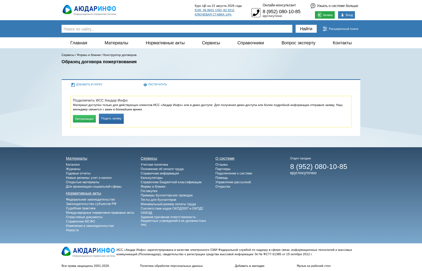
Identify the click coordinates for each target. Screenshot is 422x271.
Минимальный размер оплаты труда (168, 204)
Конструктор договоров (119, 55)
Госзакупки (149, 191)
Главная (78, 42)
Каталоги (73, 164)
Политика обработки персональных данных (171, 265)
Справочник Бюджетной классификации (171, 182)
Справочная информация (160, 173)
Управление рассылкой (233, 182)
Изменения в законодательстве (90, 226)
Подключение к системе (233, 173)
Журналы (73, 169)
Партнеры (223, 169)
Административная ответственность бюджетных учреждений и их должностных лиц (173, 220)
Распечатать (157, 84)
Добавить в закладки (249, 265)
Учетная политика (154, 164)
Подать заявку (111, 118)
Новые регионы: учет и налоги (88, 177)
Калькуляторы (152, 177)
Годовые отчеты (78, 173)
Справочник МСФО (80, 221)
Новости (72, 230)
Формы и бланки (89, 55)
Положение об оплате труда (162, 169)
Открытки (222, 186)
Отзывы (221, 164)
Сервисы (211, 42)
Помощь (221, 177)
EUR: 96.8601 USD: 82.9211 (215, 10)
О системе (225, 158)
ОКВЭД (146, 213)
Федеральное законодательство (90, 199)
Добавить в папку (89, 84)
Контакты (342, 42)
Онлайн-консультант (279, 5)
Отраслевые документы (84, 217)
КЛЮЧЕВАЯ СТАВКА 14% (213, 14)
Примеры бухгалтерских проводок (167, 195)
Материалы (116, 42)
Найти (306, 28)
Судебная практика (80, 208)
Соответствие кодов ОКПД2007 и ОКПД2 (172, 208)
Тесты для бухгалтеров (158, 199)
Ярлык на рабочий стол (314, 265)
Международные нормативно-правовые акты (100, 212)
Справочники (250, 42)
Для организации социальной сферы (94, 186)
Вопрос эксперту (298, 42)
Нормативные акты (165, 42)
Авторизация (84, 118)
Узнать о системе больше (337, 6)
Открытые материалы (82, 182)
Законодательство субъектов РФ (91, 204)
